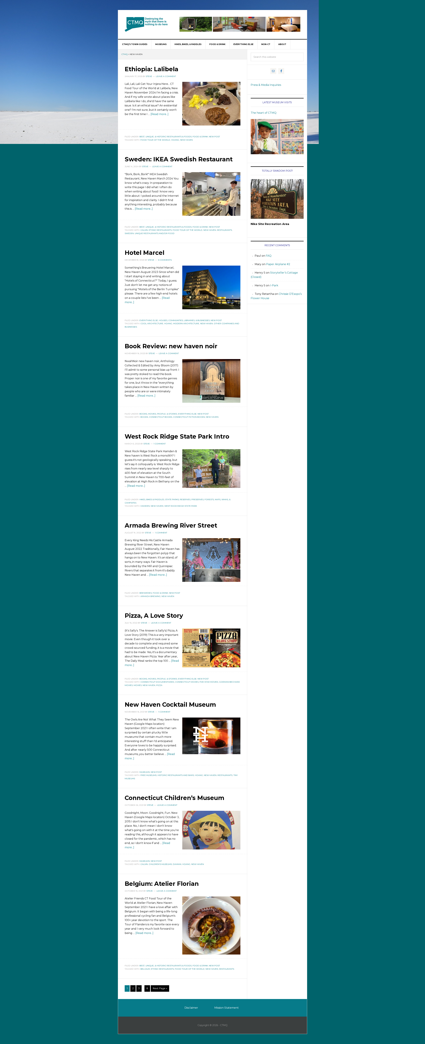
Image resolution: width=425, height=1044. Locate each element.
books (144, 417)
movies (138, 685)
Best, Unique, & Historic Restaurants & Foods (165, 136)
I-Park (274, 285)
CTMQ (146, 24)
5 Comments (165, 260)
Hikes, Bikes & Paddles (151, 499)
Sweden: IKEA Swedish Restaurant (179, 159)
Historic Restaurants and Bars (176, 775)
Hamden (145, 506)
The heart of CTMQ (263, 112)
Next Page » (160, 988)
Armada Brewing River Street (171, 525)
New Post (214, 136)
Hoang (175, 140)
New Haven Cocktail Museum (170, 704)
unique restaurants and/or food (154, 233)
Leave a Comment (166, 76)
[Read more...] (160, 114)
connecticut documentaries (157, 682)
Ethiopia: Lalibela (151, 69)
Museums (144, 772)
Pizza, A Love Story (154, 615)
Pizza (159, 685)
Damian (177, 864)
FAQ (268, 255)
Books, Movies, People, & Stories (158, 414)
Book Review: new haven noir (171, 346)
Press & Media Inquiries (266, 84)
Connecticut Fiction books (189, 417)
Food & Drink (200, 136)
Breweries (145, 593)
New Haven (186, 140)
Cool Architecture (151, 323)
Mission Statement (226, 1007)
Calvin (144, 230)
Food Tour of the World (155, 140)
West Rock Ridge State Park (180, 506)
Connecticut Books (160, 417)
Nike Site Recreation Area (270, 224)
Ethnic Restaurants (160, 230)
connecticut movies (187, 682)
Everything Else (148, 320)
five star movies (209, 682)
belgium (145, 969)
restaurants (224, 230)
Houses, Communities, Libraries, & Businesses (184, 320)
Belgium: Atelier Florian (162, 883)
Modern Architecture (186, 323)
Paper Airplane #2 (278, 264)
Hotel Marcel (144, 252)
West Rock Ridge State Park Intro (177, 436)
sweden (129, 233)
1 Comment (160, 443)
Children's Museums (160, 864)
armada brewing (150, 596)
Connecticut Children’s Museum (174, 797)
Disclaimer (191, 1007)
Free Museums (148, 775)
